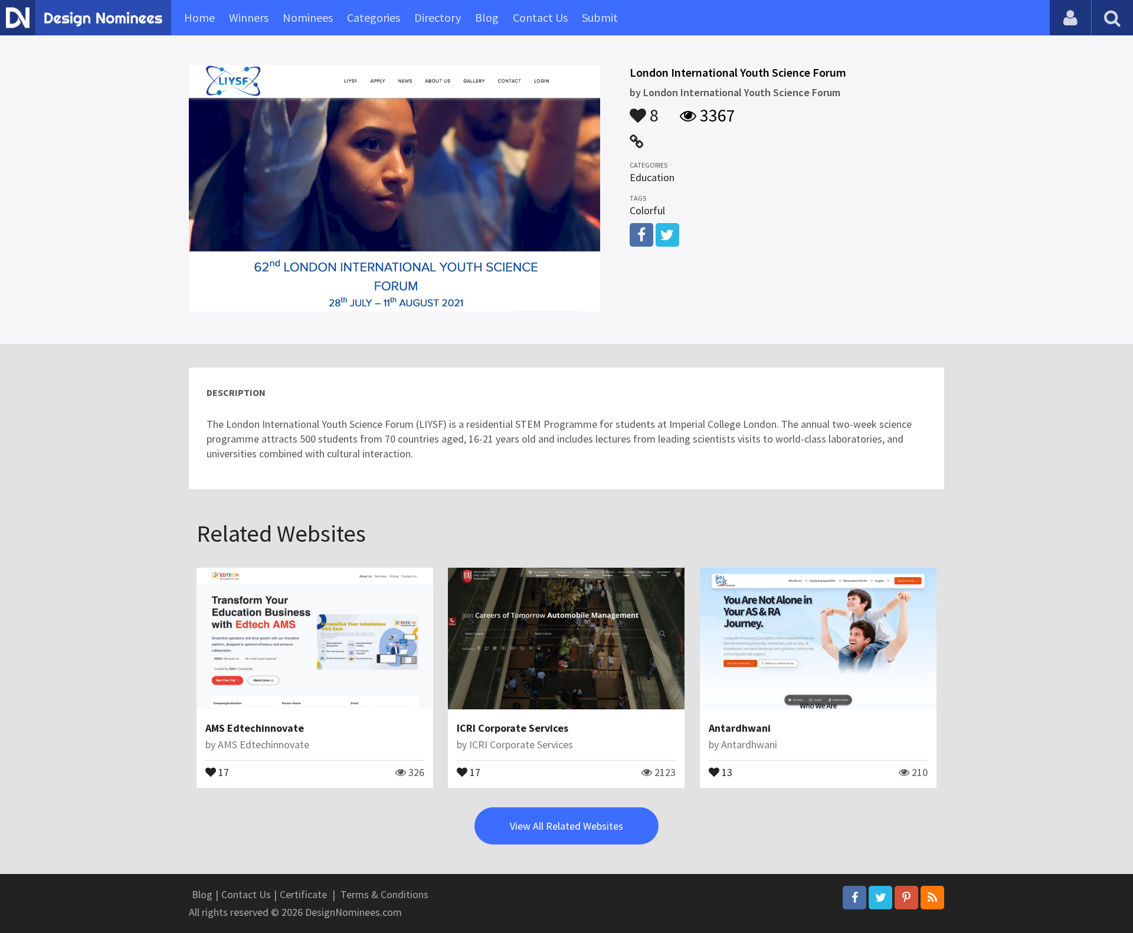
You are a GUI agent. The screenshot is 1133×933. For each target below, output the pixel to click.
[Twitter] (880, 897)
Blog (487, 17)
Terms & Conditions (384, 894)
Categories (373, 17)
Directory (437, 17)
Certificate (303, 894)
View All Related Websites (566, 826)
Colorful (647, 210)
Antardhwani (740, 728)
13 (725, 771)
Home (199, 17)
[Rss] (932, 897)
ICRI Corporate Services (512, 728)
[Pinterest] (906, 897)
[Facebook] (854, 897)
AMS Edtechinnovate (254, 728)
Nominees (308, 17)
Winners (248, 17)
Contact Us (540, 17)
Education (652, 177)
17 (222, 771)
